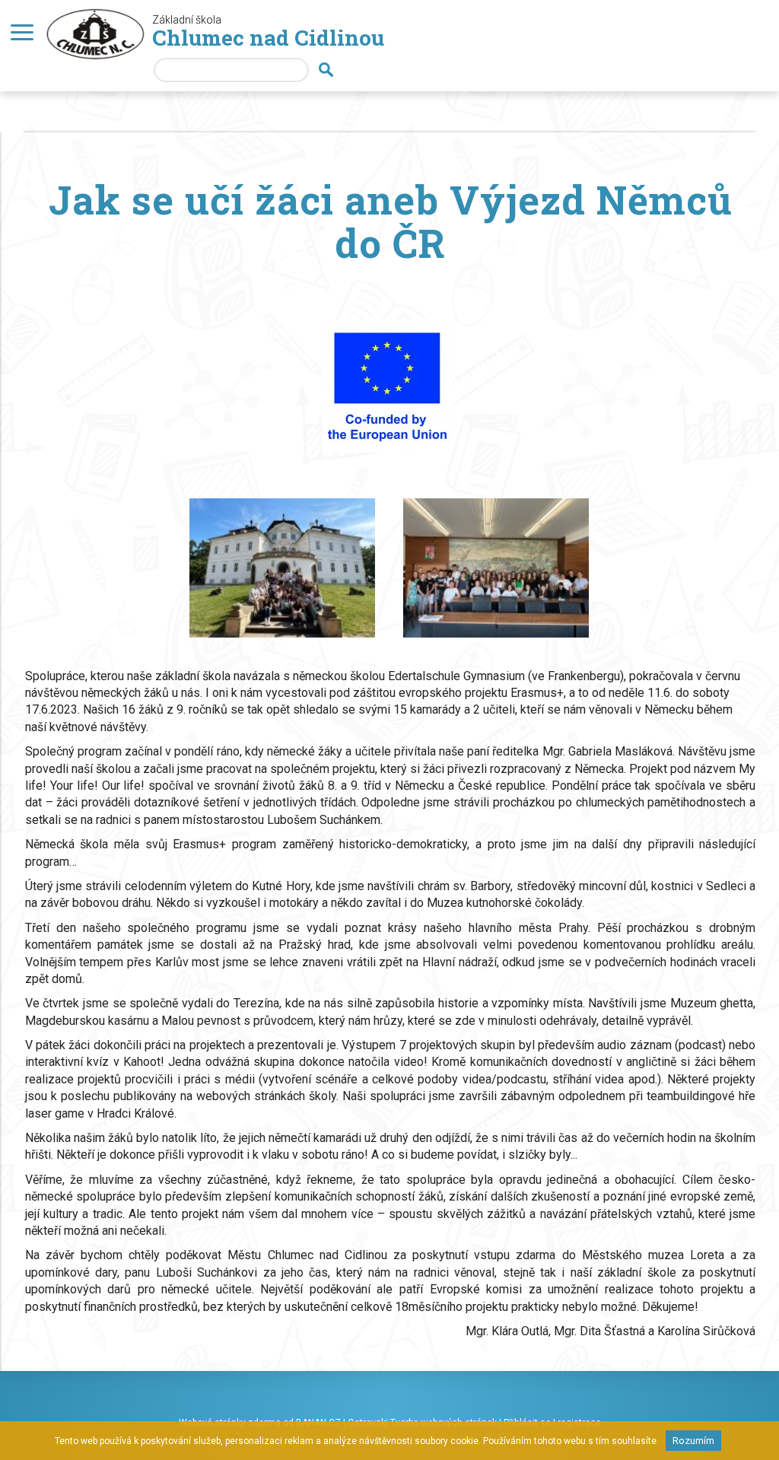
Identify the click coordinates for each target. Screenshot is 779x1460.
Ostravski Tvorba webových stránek (422, 1422)
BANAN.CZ (318, 1422)
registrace (579, 1422)
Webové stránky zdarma (230, 1422)
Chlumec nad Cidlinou (268, 38)
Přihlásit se (527, 1422)
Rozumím (693, 1440)
